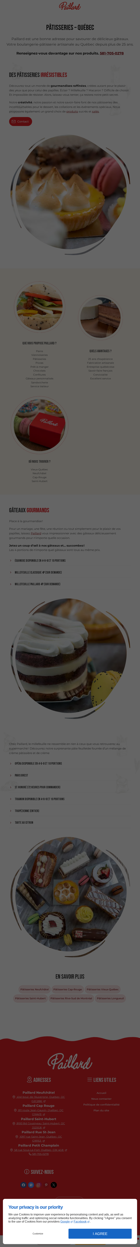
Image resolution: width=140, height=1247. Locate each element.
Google (65, 1221)
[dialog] (70, 1221)
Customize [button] (38, 1233)
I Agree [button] (100, 1234)
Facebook (80, 1221)
